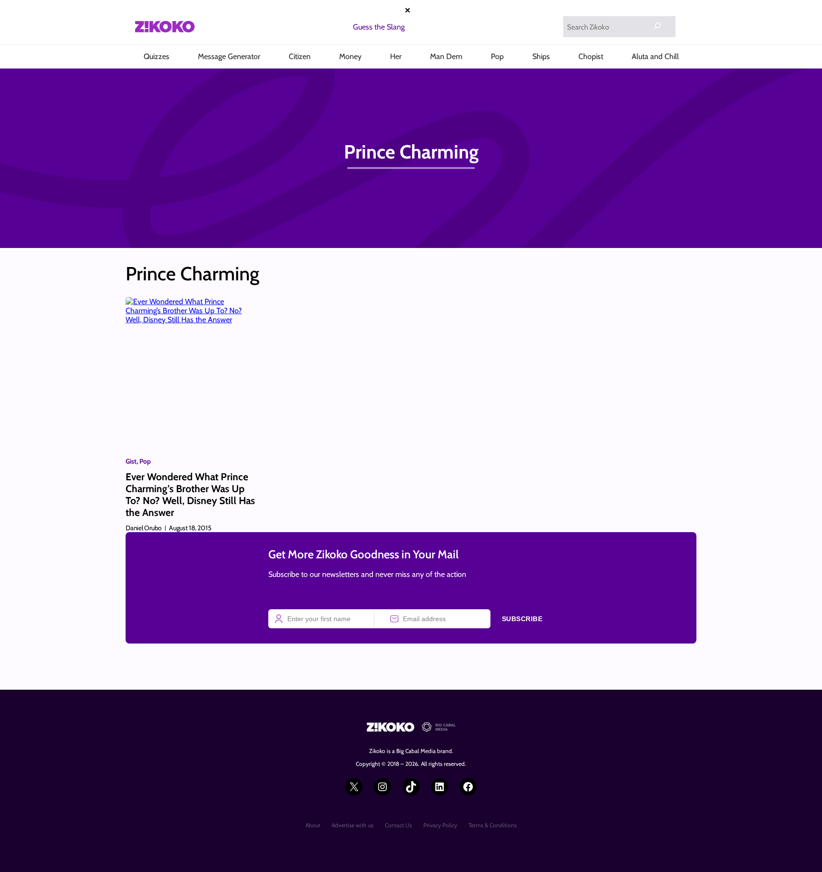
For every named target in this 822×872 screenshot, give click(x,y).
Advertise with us (352, 825)
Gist (131, 461)
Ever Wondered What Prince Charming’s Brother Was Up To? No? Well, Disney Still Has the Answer (190, 495)
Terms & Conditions (493, 825)
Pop (145, 461)
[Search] (657, 25)
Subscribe (522, 619)
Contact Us (398, 825)
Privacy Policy (440, 825)
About (312, 825)
